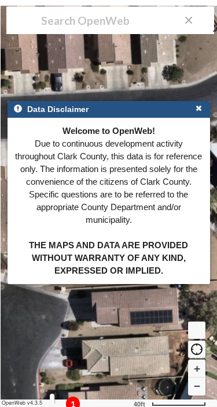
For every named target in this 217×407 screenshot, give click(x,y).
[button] (196, 349)
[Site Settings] (52, 399)
